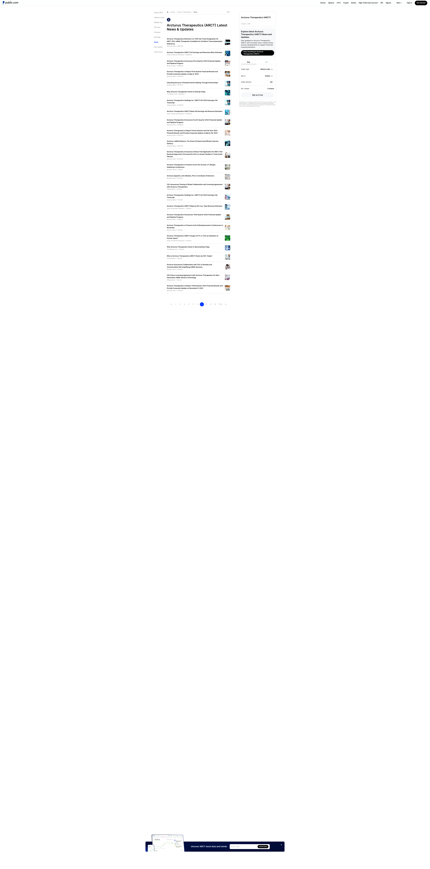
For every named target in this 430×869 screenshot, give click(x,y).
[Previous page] (171, 304)
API (382, 3)
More (399, 3)
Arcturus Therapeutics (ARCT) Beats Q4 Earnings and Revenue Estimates (194, 111)
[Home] (10, 2)
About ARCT (158, 13)
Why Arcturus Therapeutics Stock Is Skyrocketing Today (188, 247)
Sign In (409, 3)
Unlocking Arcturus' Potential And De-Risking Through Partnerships (192, 83)
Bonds (353, 3)
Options (331, 3)
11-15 (220, 304)
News (156, 42)
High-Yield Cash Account (368, 3)
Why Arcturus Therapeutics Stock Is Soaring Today (186, 92)
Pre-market (158, 47)
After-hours (158, 52)
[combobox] (266, 69)
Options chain (159, 17)
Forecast (157, 32)
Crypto (346, 3)
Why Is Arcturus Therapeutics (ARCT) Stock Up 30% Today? (189, 256)
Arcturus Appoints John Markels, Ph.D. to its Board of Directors (190, 176)
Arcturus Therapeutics (184, 12)
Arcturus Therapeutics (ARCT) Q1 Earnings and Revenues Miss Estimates (194, 52)
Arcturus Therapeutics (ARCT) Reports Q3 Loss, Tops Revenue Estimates (194, 206)
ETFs (339, 3)
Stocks (323, 3)
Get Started (421, 3)
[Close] (281, 844)
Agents (388, 3)
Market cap (158, 22)
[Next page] (226, 304)
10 (215, 304)
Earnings (157, 37)
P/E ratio (157, 27)
